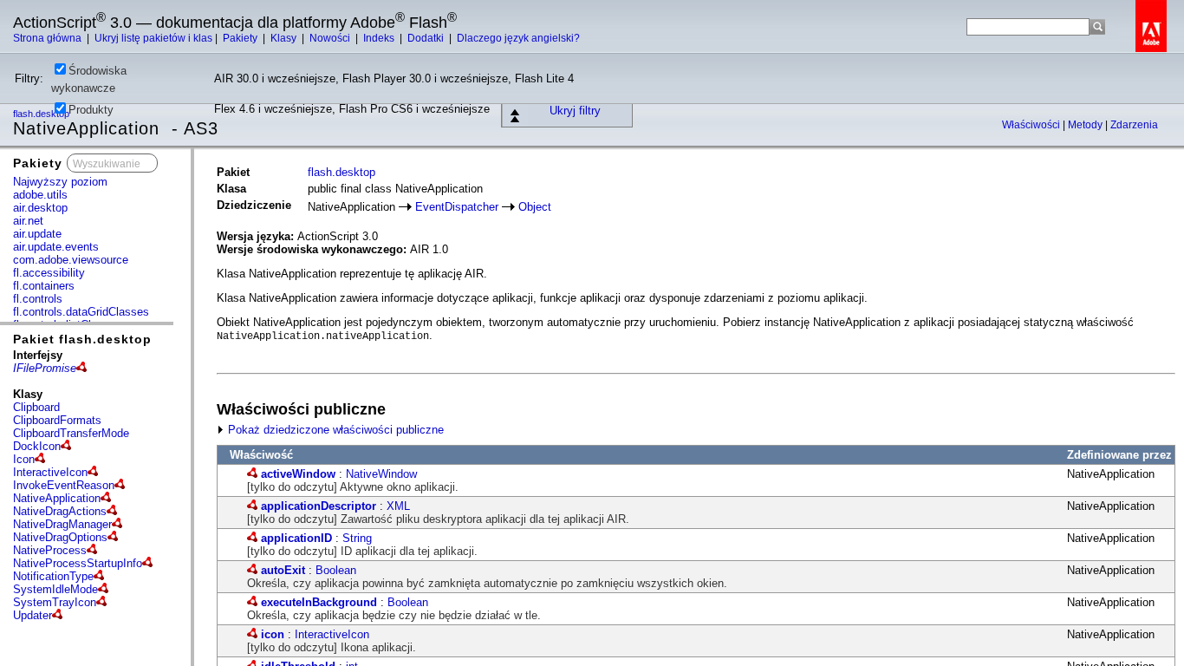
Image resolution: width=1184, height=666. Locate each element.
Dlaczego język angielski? (518, 38)
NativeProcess (50, 550)
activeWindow (298, 473)
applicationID (296, 538)
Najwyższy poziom (60, 181)
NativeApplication (57, 498)
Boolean (336, 570)
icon (272, 634)
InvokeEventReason (63, 485)
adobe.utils (40, 194)
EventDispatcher (456, 206)
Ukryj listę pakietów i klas (153, 38)
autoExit (283, 570)
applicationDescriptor (318, 506)
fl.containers (44, 285)
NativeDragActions (60, 511)
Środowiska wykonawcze (89, 79)
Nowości (331, 38)
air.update (37, 233)
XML (398, 506)
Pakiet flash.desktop (82, 339)
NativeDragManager (62, 524)
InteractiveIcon (50, 472)
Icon (24, 459)
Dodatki (426, 38)
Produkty (91, 109)
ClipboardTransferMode (71, 433)
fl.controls (37, 298)
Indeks (380, 38)
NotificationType (53, 576)
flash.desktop (341, 172)
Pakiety (241, 38)
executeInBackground (319, 602)
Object (534, 206)
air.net (28, 220)
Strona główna (48, 38)
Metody (1086, 125)
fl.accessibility (49, 272)
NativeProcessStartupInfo (77, 563)
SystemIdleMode (55, 589)
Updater (32, 615)
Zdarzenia (1134, 125)
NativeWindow (381, 473)
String (357, 538)
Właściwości (1032, 125)
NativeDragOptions (60, 537)
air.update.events (56, 246)
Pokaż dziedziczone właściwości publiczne (334, 429)
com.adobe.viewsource (70, 259)
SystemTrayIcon (54, 602)
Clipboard (36, 407)
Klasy (284, 38)
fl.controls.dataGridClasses (81, 311)
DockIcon (37, 446)
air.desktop (40, 207)
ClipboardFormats (57, 420)
